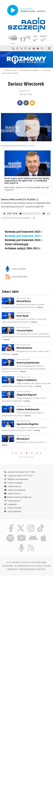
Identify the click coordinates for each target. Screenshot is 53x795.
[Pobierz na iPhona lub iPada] (43, 534)
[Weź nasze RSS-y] (31, 544)
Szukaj (42, 48)
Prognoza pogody (15, 482)
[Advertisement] (26, 605)
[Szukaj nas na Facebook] (11, 524)
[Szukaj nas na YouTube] (21, 534)
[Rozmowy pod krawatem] (26, 59)
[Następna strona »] (40, 453)
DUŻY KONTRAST (14, 511)
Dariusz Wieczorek (26, 83)
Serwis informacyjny (17, 244)
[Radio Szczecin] (26, 25)
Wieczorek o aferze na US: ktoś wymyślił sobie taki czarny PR (26, 188)
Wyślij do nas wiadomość (38, 48)
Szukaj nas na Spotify (34, 48)
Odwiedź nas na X (21, 48)
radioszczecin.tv (14, 493)
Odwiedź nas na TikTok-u (30, 48)
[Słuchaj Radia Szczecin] (12, 10)
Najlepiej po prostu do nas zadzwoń (13, 48)
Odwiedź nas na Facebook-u (17, 48)
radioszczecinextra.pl (16, 490)
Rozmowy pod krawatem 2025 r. (24, 236)
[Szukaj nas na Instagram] (31, 524)
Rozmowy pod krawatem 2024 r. (24, 240)
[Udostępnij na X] (26, 103)
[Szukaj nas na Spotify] (10, 534)
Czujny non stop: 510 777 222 (19, 475)
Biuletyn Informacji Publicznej (19, 497)
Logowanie (12, 504)
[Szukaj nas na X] (20, 524)
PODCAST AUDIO (19, 269)
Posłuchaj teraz (13, 500)
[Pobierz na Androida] (33, 534)
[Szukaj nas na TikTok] (41, 524)
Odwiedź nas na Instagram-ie (26, 48)
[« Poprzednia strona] (12, 453)
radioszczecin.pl (14, 486)
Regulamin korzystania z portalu (29, 565)
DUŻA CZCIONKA (14, 508)
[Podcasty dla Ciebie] (21, 544)
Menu (49, 48)
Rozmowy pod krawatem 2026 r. (24, 231)
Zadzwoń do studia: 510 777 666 (21, 472)
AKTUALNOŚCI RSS (19, 276)
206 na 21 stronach (26, 457)
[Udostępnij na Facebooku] (20, 103)
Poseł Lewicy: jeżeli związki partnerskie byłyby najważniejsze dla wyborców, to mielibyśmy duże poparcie (26, 180)
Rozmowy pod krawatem (29, 70)
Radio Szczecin (11, 70)
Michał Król (26, 94)
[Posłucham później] (34, 218)
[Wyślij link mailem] (32, 103)
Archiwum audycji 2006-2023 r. (23, 248)
